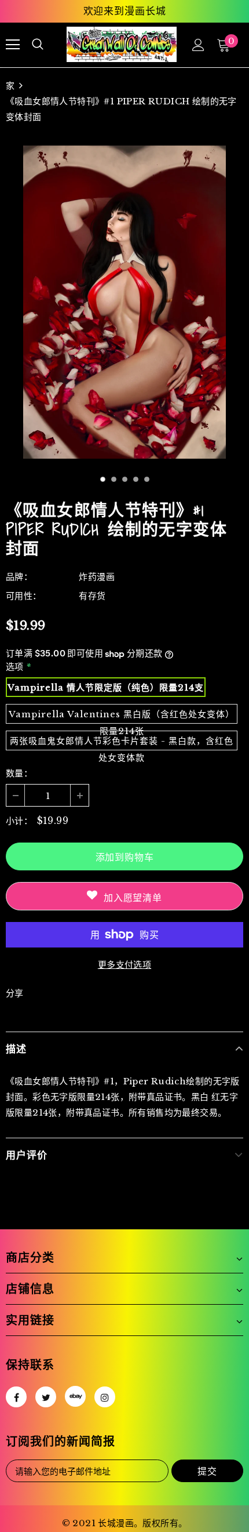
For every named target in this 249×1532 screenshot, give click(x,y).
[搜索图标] (37, 44)
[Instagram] (104, 1396)
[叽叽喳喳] (45, 1396)
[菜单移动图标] (13, 45)
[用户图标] (198, 45)
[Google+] (75, 1396)
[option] (124, 302)
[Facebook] (16, 1396)
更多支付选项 (124, 964)
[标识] (122, 44)
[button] (102, 479)
